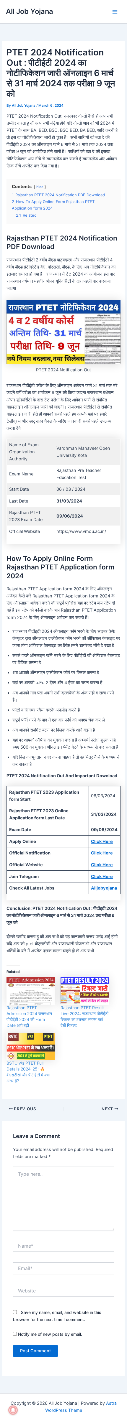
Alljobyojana (104, 888)
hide (39, 187)
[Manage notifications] (13, 1410)
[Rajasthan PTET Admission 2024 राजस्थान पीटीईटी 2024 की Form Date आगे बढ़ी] (30, 991)
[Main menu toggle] (115, 12)
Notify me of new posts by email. (50, 1334)
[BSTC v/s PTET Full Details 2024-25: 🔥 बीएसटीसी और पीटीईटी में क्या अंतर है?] (30, 1046)
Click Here (102, 841)
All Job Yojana (29, 11)
